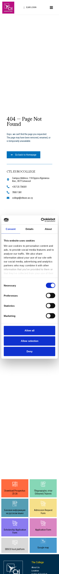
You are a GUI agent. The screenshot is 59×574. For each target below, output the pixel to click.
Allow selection (29, 341)
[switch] (50, 295)
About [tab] (48, 229)
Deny (29, 351)
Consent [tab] (11, 229)
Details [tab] (30, 229)
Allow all (29, 330)
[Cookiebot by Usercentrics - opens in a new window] (41, 220)
